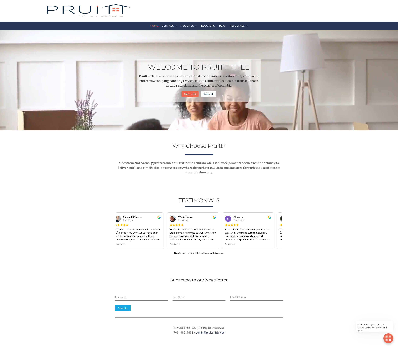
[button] (280, 230)
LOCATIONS (208, 26)
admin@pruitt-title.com (210, 332)
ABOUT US (187, 26)
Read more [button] (126, 244)
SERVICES (168, 26)
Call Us (208, 93)
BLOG (222, 26)
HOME (154, 26)
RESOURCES (237, 26)
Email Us (190, 93)
